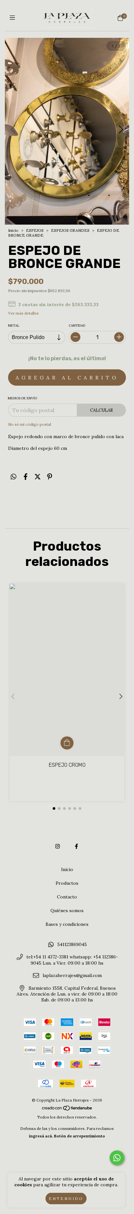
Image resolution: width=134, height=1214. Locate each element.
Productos (67, 883)
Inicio (13, 230)
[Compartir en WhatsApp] (13, 476)
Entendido (66, 1198)
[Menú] (14, 17)
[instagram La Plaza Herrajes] (57, 846)
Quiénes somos (67, 910)
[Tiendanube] (67, 1109)
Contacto (67, 897)
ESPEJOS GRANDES (70, 230)
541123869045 (72, 944)
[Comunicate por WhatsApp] (117, 1157)
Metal (13, 325)
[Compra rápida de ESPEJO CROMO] (67, 742)
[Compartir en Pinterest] (49, 476)
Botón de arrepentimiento (79, 1135)
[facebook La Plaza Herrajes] (76, 846)
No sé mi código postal (29, 424)
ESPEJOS (35, 230)
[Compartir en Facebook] (25, 476)
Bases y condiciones (67, 924)
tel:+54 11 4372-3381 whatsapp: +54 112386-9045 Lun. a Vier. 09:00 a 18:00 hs (72, 960)
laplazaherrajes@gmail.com (72, 976)
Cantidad (77, 325)
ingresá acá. (41, 1135)
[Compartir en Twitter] (37, 476)
